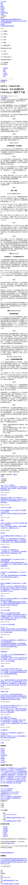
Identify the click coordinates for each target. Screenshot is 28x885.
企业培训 (3, 11)
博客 (2, 3)
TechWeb (3, 860)
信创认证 (12, 21)
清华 (2, 533)
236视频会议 (10, 862)
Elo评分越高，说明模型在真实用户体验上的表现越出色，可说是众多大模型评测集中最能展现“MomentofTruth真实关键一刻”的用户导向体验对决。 (14, 603)
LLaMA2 (5, 610)
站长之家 (10, 860)
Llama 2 (2, 494)
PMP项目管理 (4, 22)
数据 (6, 651)
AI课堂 (2, 14)
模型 (3, 476)
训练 (2, 651)
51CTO (5, 814)
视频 (4, 69)
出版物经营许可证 (9, 852)
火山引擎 (7, 863)
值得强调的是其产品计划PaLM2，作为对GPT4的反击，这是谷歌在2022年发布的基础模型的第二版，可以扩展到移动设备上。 (14, 501)
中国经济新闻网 (19, 860)
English (5, 833)
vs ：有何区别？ (8, 485)
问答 (6, 25)
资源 (4, 25)
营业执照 (3, 852)
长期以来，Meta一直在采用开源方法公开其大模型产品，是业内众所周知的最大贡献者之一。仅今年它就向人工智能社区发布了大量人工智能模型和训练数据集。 (14, 540)
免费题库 (9, 22)
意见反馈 (5, 831)
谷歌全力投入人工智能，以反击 (11, 497)
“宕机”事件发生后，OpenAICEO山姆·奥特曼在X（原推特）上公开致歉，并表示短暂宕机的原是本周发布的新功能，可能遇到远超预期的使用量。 (14, 672)
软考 (9, 21)
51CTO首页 (3, 1)
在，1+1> (4, 627)
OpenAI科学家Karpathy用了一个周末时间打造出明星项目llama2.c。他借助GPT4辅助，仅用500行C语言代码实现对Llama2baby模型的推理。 (14, 710)
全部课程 (3, 21)
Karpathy (9, 716)
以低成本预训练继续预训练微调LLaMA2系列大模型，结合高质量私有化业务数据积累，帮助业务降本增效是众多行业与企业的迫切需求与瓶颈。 (14, 645)
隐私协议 (5, 836)
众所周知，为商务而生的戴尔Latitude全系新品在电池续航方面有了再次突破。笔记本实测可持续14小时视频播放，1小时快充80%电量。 (14, 630)
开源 (4, 533)
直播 (12, 25)
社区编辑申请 (4, 80)
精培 (10, 820)
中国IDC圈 (15, 862)
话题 (4, 71)
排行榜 (8, 19)
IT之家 (24, 860)
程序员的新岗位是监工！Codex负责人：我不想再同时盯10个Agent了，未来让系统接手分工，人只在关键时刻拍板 (14, 770)
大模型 (2, 691)
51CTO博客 (6, 817)
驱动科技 (20, 858)
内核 (6, 729)
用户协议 (5, 834)
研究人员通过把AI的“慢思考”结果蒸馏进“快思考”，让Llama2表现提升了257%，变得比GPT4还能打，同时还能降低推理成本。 (14, 564)
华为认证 (17, 21)
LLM (7, 624)
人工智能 (9, 507)
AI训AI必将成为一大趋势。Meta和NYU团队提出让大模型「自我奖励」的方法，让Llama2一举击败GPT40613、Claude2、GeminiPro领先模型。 (14, 659)
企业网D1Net (21, 862)
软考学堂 (19, 19)
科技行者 (24, 858)
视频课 (2, 19)
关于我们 (5, 826)
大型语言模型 (11, 624)
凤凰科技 (16, 858)
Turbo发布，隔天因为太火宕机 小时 (11, 668)
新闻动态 (5, 828)
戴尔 (2, 637)
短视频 (12, 19)
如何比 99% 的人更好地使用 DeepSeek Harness (11, 768)
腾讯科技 (7, 858)
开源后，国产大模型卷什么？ (10, 549)
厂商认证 (21, 21)
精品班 (2, 6)
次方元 (3, 863)
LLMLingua (3, 624)
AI (1, 476)
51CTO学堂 (6, 820)
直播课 (15, 19)
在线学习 (3, 24)
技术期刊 (5, 74)
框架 (4, 729)
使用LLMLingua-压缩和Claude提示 (10, 612)
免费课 (2, 9)
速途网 (13, 860)
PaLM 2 (5, 507)
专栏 (10, 25)
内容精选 (5, 68)
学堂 (2, 4)
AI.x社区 (23, 817)
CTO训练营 (18, 820)
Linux (2, 729)
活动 (4, 76)
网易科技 (11, 858)
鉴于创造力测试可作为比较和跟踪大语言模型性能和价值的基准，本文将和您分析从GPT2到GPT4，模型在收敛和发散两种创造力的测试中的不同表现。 (14, 697)
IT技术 (25, 21)
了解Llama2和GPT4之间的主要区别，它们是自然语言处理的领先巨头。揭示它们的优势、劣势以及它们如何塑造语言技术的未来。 (14, 488)
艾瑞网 (6, 860)
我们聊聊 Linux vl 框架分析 (9, 718)
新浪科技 (3, 858)
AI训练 (2, 666)
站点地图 (5, 830)
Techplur (15, 814)
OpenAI (2, 716)
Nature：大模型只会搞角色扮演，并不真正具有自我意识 (14, 680)
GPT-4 (5, 494)
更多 (7, 786)
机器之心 (15, 474)
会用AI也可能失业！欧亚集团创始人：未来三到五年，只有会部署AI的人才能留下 (14, 774)
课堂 (8, 25)
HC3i (11, 814)
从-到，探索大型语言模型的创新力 (12, 694)
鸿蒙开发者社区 (4, 12)
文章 (2, 25)
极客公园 (5, 862)
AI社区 (5, 73)
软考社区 (3, 8)
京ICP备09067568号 (9, 843)
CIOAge (8, 814)
